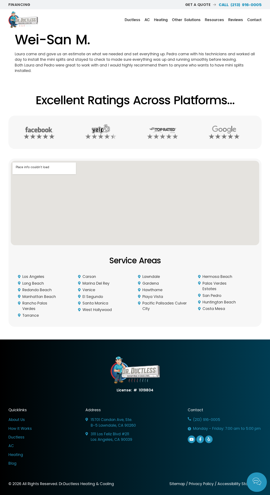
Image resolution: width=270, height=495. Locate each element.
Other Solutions (186, 20)
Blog (12, 463)
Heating (161, 20)
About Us (16, 419)
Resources (214, 20)
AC (147, 20)
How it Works (20, 428)
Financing (19, 4)
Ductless (132, 20)
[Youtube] (191, 439)
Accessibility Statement (239, 483)
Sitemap (177, 483)
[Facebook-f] (200, 439)
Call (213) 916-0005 (240, 5)
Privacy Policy (201, 483)
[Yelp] (209, 439)
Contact (254, 20)
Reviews (235, 20)
